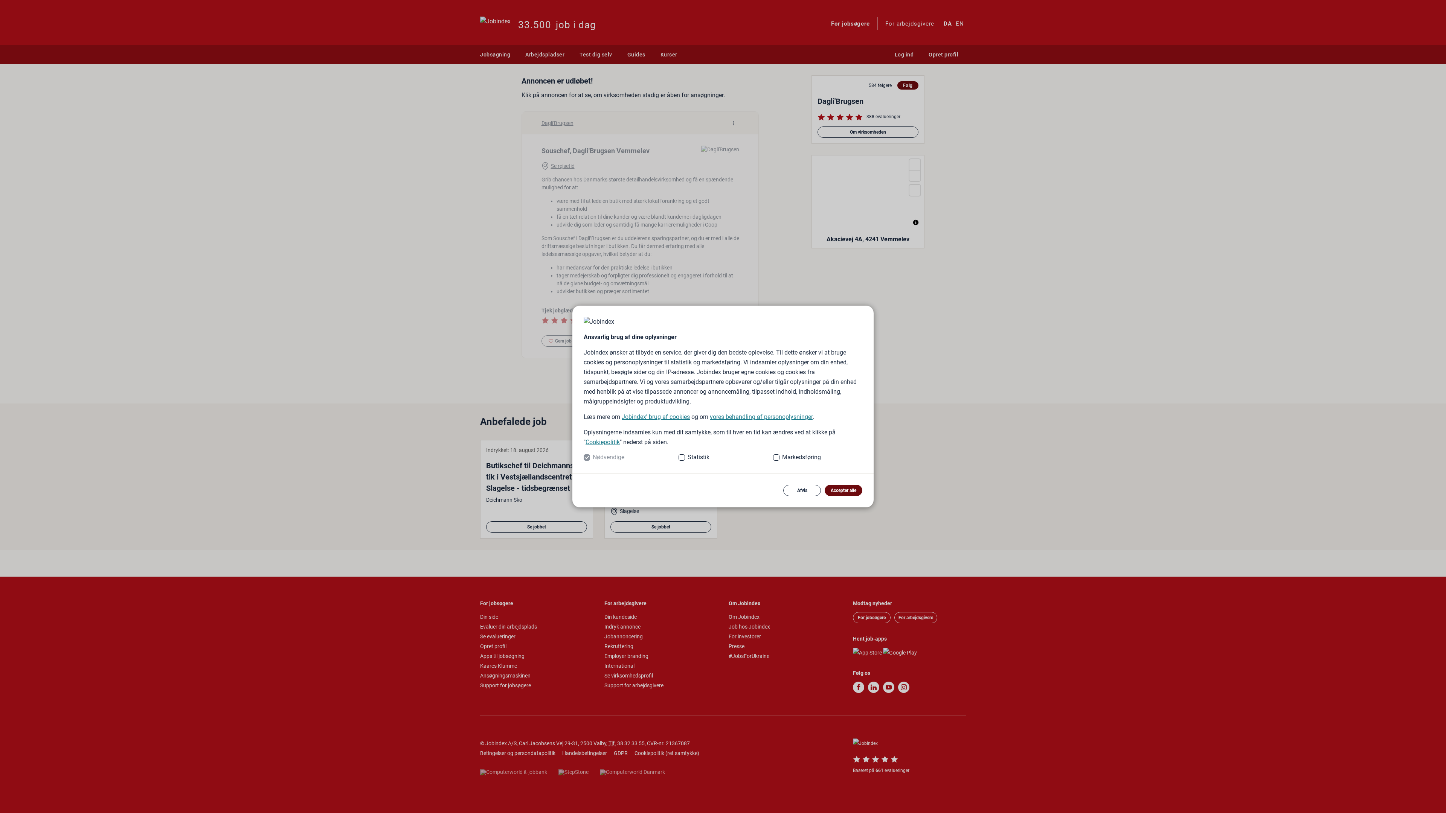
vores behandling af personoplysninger (761, 416)
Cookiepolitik (603, 442)
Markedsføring (801, 457)
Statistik (698, 457)
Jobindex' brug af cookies (656, 416)
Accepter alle (843, 490)
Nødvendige (608, 457)
